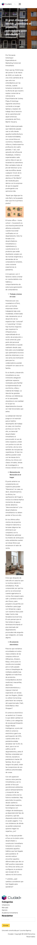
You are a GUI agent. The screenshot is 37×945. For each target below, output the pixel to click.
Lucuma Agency (25, 930)
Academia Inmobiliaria (10, 913)
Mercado (5, 908)
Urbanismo (6, 905)
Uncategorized (11, 37)
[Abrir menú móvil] (20, 4)
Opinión (5, 910)
